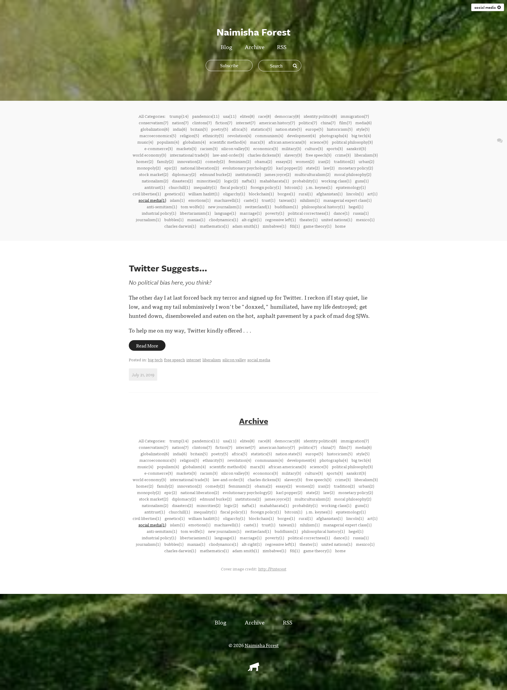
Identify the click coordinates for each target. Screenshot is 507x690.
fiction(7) (223, 122)
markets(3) (186, 148)
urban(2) (366, 161)
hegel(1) (356, 206)
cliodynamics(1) (223, 219)
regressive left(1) (280, 219)
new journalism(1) (224, 206)
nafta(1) (249, 180)
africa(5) (239, 129)
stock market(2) (153, 174)
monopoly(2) (148, 167)
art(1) (372, 193)
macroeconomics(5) (157, 135)
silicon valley (234, 359)
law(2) (328, 167)
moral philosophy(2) (352, 174)
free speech (174, 359)
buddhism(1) (286, 206)
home (340, 226)
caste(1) (251, 200)
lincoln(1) (355, 193)
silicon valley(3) (235, 148)
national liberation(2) (199, 167)
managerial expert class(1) (347, 200)
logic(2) (231, 180)
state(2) (313, 167)
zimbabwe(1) (274, 226)
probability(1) (305, 180)
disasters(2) (182, 180)
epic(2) (170, 167)
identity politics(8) (320, 116)
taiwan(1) (287, 200)
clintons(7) (202, 122)
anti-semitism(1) (162, 206)
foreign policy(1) (266, 187)
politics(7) (308, 122)
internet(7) (245, 122)
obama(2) (263, 161)
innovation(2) (189, 161)
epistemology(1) (351, 187)
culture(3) (314, 148)
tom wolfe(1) (192, 206)
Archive (254, 46)
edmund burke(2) (215, 174)
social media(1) (152, 200)
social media (485, 7)
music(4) (145, 142)
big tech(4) (361, 135)
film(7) (345, 122)
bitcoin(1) (293, 187)
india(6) (180, 129)
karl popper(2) (289, 167)
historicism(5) (339, 129)
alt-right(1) (251, 219)
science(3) (319, 142)
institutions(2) (248, 174)
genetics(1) (175, 193)
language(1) (225, 213)
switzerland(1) (258, 206)
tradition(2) (344, 161)
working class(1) (336, 180)
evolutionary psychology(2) (247, 167)
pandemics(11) (205, 116)
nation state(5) (289, 129)
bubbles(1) (173, 219)
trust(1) (268, 200)
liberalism (211, 359)
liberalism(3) (366, 155)
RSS (281, 46)
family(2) (165, 161)
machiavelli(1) (227, 200)
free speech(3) (318, 155)
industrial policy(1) (159, 213)
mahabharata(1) (274, 180)
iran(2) (324, 161)
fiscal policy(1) (233, 187)
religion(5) (189, 135)
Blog (226, 46)
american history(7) (277, 122)
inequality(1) (205, 187)
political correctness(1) (309, 213)
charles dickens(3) (264, 155)
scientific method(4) (227, 142)
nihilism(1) (310, 200)
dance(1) (341, 213)
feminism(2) (240, 161)
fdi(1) (295, 226)
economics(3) (265, 148)
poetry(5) (219, 129)
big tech (155, 359)
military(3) (291, 148)
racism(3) (208, 148)
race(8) (264, 116)
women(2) (305, 161)
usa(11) (229, 116)
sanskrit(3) (356, 148)
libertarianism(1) (195, 213)
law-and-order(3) (228, 155)
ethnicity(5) (213, 135)
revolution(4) (239, 135)
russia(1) (361, 213)
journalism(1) (148, 219)
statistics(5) (261, 129)
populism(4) (168, 142)
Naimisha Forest (262, 645)
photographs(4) (334, 135)
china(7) (328, 122)
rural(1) (305, 193)
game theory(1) (317, 226)
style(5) (362, 129)
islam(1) (177, 200)
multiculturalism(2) (312, 174)
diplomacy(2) (184, 174)
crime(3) (343, 155)
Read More (147, 345)
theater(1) (308, 219)
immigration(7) (355, 116)
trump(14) (179, 116)
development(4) (301, 135)
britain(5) (198, 129)
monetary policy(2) (355, 167)
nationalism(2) (155, 180)
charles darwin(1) (180, 226)
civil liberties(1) (147, 193)
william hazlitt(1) (203, 193)
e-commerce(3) (158, 148)
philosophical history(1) (323, 206)
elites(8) (247, 116)
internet (193, 359)
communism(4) (269, 135)
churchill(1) (179, 187)
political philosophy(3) (352, 142)
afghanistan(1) (329, 193)
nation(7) (180, 122)
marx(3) (257, 142)
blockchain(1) (261, 193)
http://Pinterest (272, 568)
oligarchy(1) (234, 193)
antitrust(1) (154, 187)
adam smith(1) (245, 226)
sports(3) (335, 148)
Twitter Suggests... (168, 268)
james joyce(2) (278, 174)
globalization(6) (155, 129)
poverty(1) (274, 213)
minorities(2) (208, 180)
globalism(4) (194, 142)
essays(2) (284, 161)
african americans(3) (287, 142)
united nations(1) (336, 219)
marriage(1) (250, 213)
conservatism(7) (153, 122)
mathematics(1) (214, 226)
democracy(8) (287, 116)
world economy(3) (149, 155)
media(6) (363, 122)
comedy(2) (215, 161)
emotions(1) (199, 200)
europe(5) (314, 129)
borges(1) (286, 193)
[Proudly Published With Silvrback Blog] (253, 669)
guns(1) (362, 180)
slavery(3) (293, 155)
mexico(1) (365, 219)
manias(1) (196, 219)
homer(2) (144, 161)
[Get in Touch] (500, 140)
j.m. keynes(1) (319, 187)
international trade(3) (189, 155)
